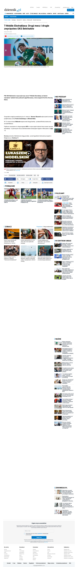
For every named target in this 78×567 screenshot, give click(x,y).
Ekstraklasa (20, 22)
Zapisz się (39, 537)
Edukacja (34, 552)
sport (10, 22)
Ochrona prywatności (41, 563)
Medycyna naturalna (51, 553)
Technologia (21, 550)
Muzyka (34, 558)
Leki (48, 552)
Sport (6, 16)
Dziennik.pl (21, 547)
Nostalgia (14, 20)
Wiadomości (21, 553)
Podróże (21, 558)
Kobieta (34, 549)
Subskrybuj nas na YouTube (13, 36)
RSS (70, 563)
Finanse (48, 550)
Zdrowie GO (19, 20)
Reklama (19, 563)
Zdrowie (21, 556)
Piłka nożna (13, 16)
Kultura (34, 559)
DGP (51, 7)
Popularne (39, 226)
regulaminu (40, 533)
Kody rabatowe (36, 550)
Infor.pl (5, 549)
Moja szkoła (35, 553)
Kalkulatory (66, 547)
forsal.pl (38, 7)
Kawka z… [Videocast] (27, 20)
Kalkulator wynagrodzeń (68, 558)
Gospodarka (21, 552)
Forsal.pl (5, 553)
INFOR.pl (32, 7)
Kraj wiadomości (48, 226)
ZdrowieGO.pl (57, 7)
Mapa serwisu (51, 563)
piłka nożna (12, 175)
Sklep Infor (6, 558)
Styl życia (49, 558)
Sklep (72, 7)
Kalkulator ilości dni (67, 550)
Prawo (48, 549)
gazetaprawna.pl (66, 7)
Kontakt (9, 563)
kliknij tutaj (46, 542)
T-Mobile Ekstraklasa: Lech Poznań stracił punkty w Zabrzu (11, 201)
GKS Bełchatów (21, 175)
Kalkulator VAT (67, 553)
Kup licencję (17, 170)
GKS (35, 175)
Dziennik (5, 22)
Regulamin (31, 563)
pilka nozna (14, 22)
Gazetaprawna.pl (7, 550)
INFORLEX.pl (45, 7)
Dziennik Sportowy (37, 20)
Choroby (49, 555)
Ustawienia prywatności (61, 563)
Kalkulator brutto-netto (68, 556)
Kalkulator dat (66, 549)
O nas (14, 563)
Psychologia (49, 556)
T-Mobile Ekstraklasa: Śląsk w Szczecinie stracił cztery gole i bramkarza (45, 201)
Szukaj (71, 10)
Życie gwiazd (35, 555)
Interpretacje (6, 556)
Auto (20, 549)
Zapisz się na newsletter (28, 36)
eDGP (5, 552)
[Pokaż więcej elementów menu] (73, 13)
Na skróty (6, 547)
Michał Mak (29, 175)
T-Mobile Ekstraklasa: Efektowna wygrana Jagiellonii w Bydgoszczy (28, 201)
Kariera (25, 563)
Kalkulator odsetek (67, 555)
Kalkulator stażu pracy (68, 552)
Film (33, 556)
